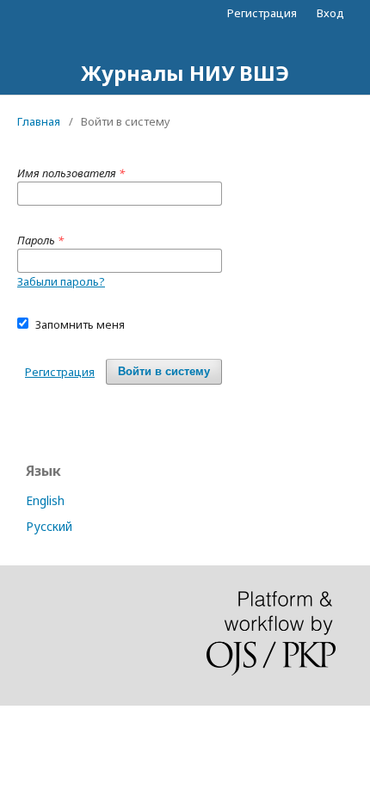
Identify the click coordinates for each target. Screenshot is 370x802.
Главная (38, 121)
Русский (49, 526)
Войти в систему (164, 371)
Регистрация (262, 13)
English (45, 500)
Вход (330, 13)
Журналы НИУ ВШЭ (185, 73)
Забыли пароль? (61, 281)
